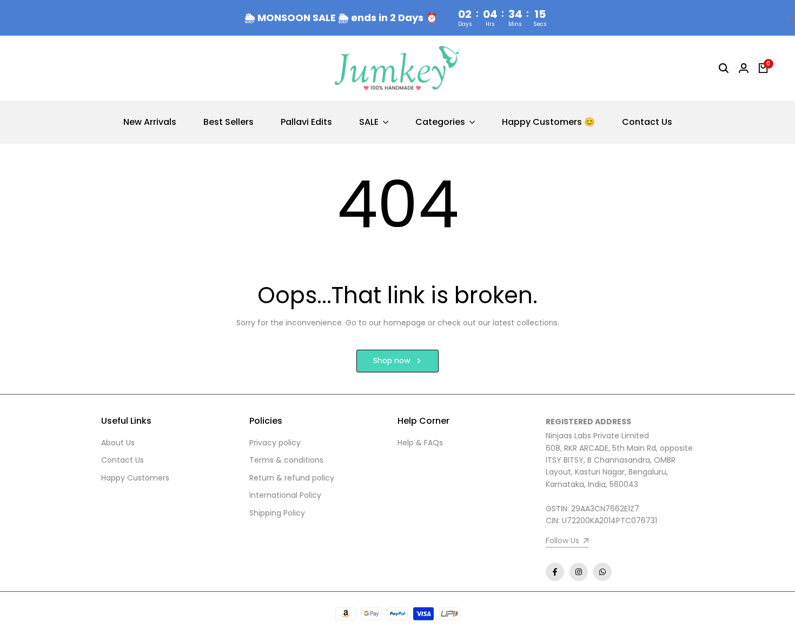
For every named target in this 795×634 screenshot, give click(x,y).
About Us (118, 442)
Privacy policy (275, 442)
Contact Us (122, 460)
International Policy (285, 495)
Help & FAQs (420, 442)
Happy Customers (135, 477)
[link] (567, 542)
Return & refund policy (291, 477)
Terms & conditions (286, 460)
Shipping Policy (277, 513)
